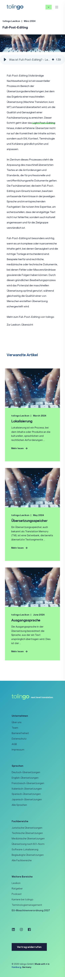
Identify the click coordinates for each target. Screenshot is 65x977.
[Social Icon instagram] (21, 929)
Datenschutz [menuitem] (19, 738)
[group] (32, 60)
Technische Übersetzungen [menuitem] (27, 833)
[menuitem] (31, 910)
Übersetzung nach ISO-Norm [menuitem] (28, 844)
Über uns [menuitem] (17, 722)
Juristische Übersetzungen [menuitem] (27, 827)
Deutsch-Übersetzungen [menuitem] (26, 772)
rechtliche (38, 259)
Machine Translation (36, 101)
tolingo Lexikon (11, 21)
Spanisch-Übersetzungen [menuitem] (26, 794)
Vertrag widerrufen (29, 947)
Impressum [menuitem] (18, 749)
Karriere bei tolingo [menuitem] (22, 899)
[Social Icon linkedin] (14, 929)
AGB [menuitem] (14, 744)
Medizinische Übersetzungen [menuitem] (28, 838)
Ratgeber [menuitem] (17, 888)
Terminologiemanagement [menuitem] (27, 904)
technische (35, 264)
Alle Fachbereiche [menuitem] (22, 860)
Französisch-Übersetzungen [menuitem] (28, 783)
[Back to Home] (15, 6)
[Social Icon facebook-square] (28, 929)
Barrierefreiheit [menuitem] (20, 733)
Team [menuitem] (15, 727)
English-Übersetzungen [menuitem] (25, 777)
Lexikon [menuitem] (16, 883)
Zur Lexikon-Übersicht (20, 324)
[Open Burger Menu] (56, 7)
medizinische (14, 264)
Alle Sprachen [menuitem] (19, 804)
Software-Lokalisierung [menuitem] (25, 849)
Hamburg (16, 967)
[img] (53, 60)
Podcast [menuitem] (17, 894)
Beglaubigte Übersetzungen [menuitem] (28, 854)
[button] (5, 59)
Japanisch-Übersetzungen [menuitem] (27, 799)
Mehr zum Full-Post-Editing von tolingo (30, 316)
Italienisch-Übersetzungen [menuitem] (27, 788)
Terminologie (47, 138)
